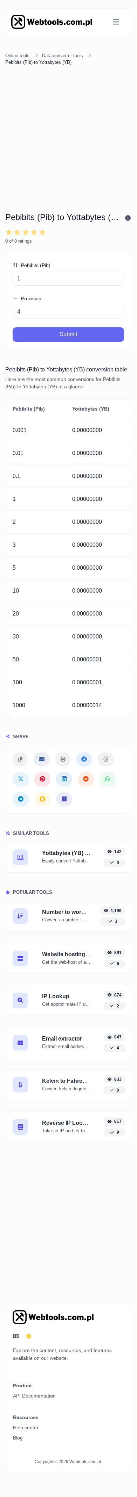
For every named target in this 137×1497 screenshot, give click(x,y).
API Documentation (34, 1396)
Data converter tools (62, 55)
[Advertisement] (68, 140)
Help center (26, 1427)
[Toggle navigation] (116, 22)
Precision (30, 298)
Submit (68, 334)
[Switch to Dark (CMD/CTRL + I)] (28, 1336)
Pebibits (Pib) (35, 265)
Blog (18, 1438)
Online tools (17, 55)
